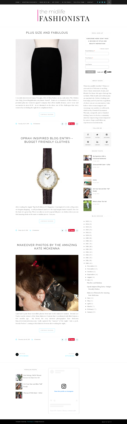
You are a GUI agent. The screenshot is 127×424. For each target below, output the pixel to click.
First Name (89, 58)
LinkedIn (97, 144)
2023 (87, 227)
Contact (90, 2)
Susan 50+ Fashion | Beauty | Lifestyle (61, 410)
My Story (55, 2)
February (90, 309)
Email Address (90, 51)
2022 (87, 230)
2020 (87, 235)
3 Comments (35, 230)
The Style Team (78, 2)
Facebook (88, 137)
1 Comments (37, 339)
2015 (87, 249)
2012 (87, 258)
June (89, 298)
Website (107, 144)
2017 (87, 244)
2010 (87, 263)
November (91, 269)
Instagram (106, 137)
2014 (87, 252)
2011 (87, 260)
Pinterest (88, 144)
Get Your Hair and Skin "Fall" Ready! (101, 190)
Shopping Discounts (29, 2)
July (88, 280)
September (91, 274)
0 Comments (36, 123)
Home (17, 2)
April (89, 304)
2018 (87, 241)
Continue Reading (47, 114)
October (90, 272)
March (89, 306)
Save (72, 124)
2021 (87, 232)
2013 (87, 255)
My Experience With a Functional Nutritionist (99, 157)
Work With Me (45, 2)
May (88, 301)
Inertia (95, 180)
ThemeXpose (30, 421)
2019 (87, 238)
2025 (87, 221)
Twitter (97, 137)
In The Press (66, 2)
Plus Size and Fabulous (47, 32)
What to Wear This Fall (99, 201)
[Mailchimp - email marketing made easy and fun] (106, 73)
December (91, 266)
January (90, 312)
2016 (87, 246)
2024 (87, 224)
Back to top (106, 422)
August (89, 277)
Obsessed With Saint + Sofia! (101, 164)
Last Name (88, 64)
